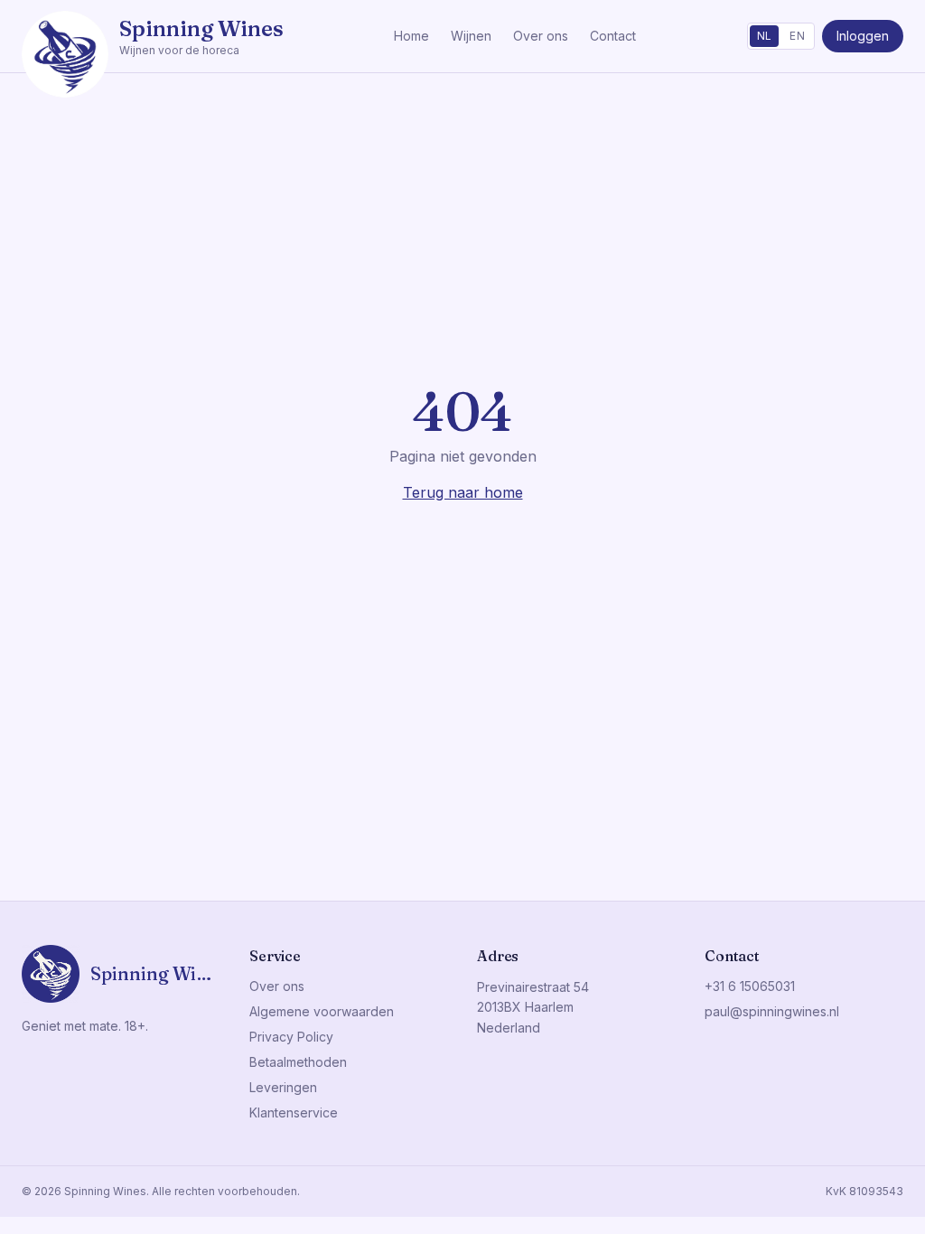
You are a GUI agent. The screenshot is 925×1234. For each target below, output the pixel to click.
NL (764, 35)
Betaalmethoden (298, 1062)
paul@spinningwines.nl (772, 1011)
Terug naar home (463, 492)
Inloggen (862, 35)
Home (411, 35)
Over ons (540, 35)
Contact (613, 35)
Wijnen (471, 35)
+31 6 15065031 (750, 986)
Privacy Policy (291, 1036)
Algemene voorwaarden (321, 1011)
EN (797, 35)
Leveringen (283, 1087)
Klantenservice (293, 1112)
